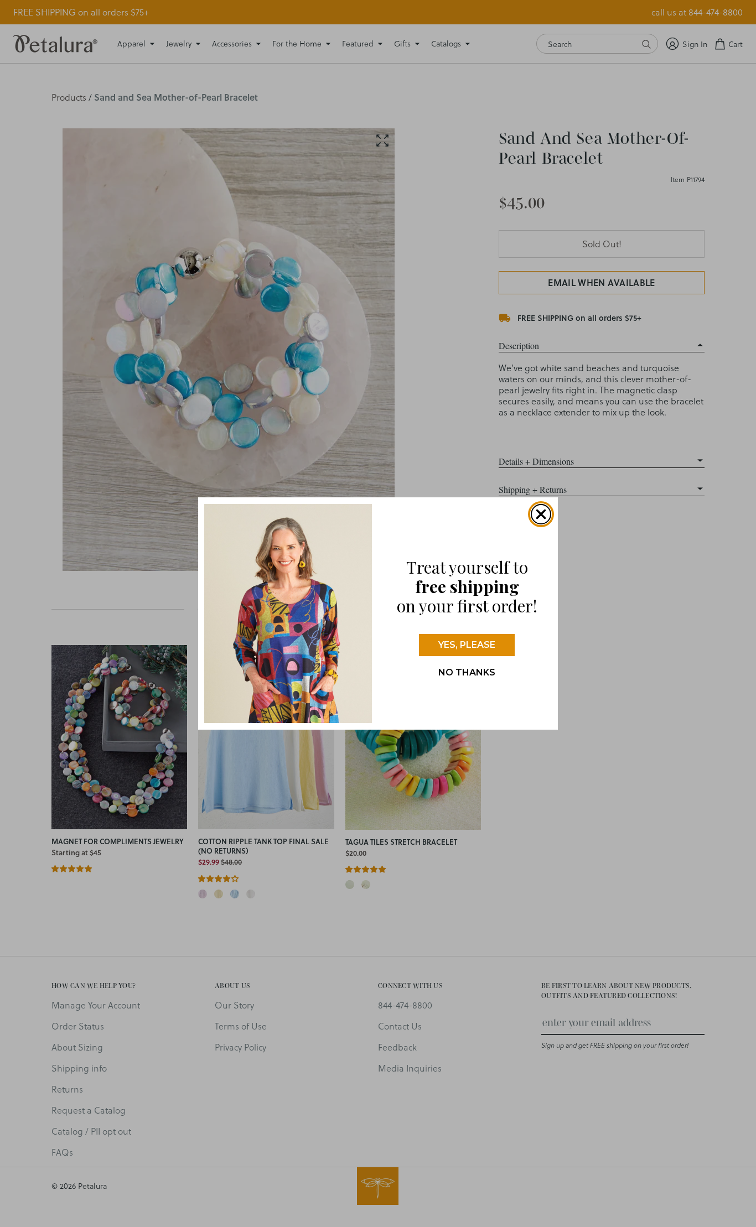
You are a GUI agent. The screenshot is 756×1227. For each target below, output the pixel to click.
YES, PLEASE (466, 645)
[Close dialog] (541, 514)
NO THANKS (466, 672)
